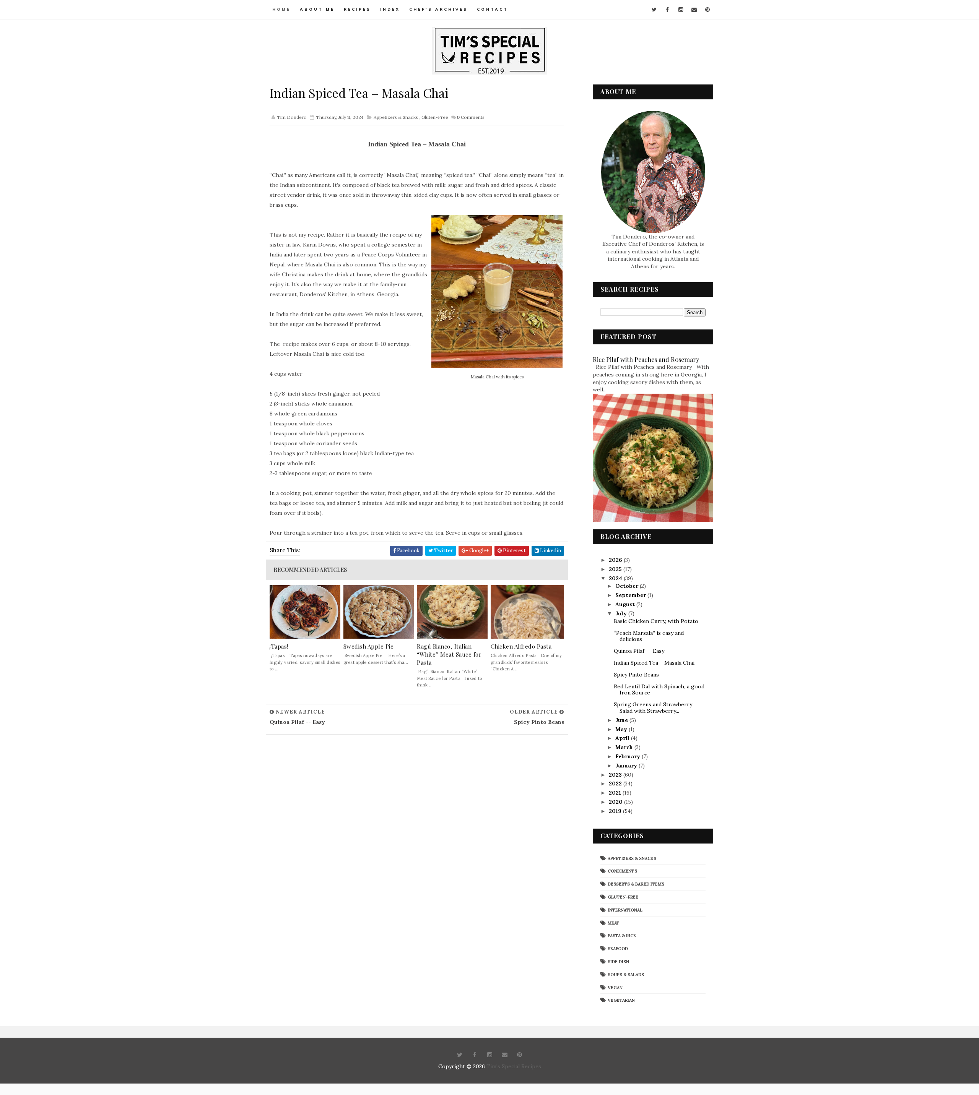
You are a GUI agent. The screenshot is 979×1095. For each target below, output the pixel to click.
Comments (471, 117)
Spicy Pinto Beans (636, 674)
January (627, 765)
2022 (616, 783)
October (627, 585)
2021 (616, 792)
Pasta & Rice (622, 935)
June (622, 720)
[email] (694, 9)
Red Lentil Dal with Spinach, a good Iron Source (659, 689)
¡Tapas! (279, 646)
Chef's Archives (438, 9)
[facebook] (667, 9)
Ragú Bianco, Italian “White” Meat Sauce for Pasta (449, 654)
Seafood (618, 948)
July (621, 613)
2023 (616, 774)
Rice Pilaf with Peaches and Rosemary (646, 359)
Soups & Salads (626, 974)
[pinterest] (707, 9)
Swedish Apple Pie (368, 646)
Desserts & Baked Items (636, 884)
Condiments (622, 871)
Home (281, 9)
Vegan (615, 987)
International (625, 910)
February (628, 756)
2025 (616, 569)
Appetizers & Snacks (396, 117)
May (622, 729)
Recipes (357, 9)
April (623, 738)
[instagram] (680, 9)
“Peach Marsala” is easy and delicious (649, 636)
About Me (317, 9)
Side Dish (618, 961)
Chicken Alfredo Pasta (521, 646)
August (625, 604)
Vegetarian (621, 1000)
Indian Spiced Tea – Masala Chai (654, 662)
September (631, 595)
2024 (616, 578)
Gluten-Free (434, 117)
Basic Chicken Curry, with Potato (656, 621)
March (624, 747)
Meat (614, 923)
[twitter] (654, 9)
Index (390, 9)
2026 (616, 559)
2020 (616, 801)
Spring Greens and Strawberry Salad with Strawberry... (653, 707)
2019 (616, 811)
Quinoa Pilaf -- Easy (639, 650)
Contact (492, 9)
